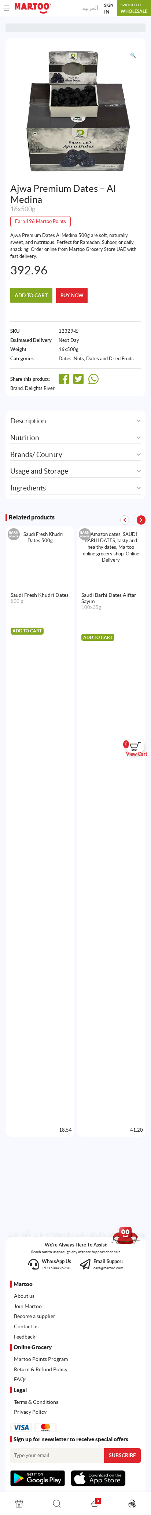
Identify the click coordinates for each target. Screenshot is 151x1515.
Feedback (24, 1337)
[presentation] (141, 520)
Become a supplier (34, 1316)
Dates (65, 358)
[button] (133, 55)
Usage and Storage (39, 471)
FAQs (20, 1379)
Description (28, 420)
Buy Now (72, 295)
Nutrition (24, 437)
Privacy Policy (30, 1412)
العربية (90, 7)
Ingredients (28, 488)
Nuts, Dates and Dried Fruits (104, 358)
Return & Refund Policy (40, 1369)
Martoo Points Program (41, 1359)
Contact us (26, 1326)
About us (24, 1296)
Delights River (40, 388)
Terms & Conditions (36, 1402)
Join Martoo (28, 1306)
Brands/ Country (36, 454)
